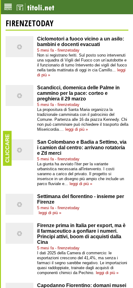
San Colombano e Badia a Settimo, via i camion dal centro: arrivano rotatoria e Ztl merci (82, 147)
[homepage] (35, 7)
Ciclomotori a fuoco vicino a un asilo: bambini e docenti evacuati (80, 41)
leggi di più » (76, 129)
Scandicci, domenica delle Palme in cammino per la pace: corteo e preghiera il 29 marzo (78, 93)
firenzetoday (30, 23)
